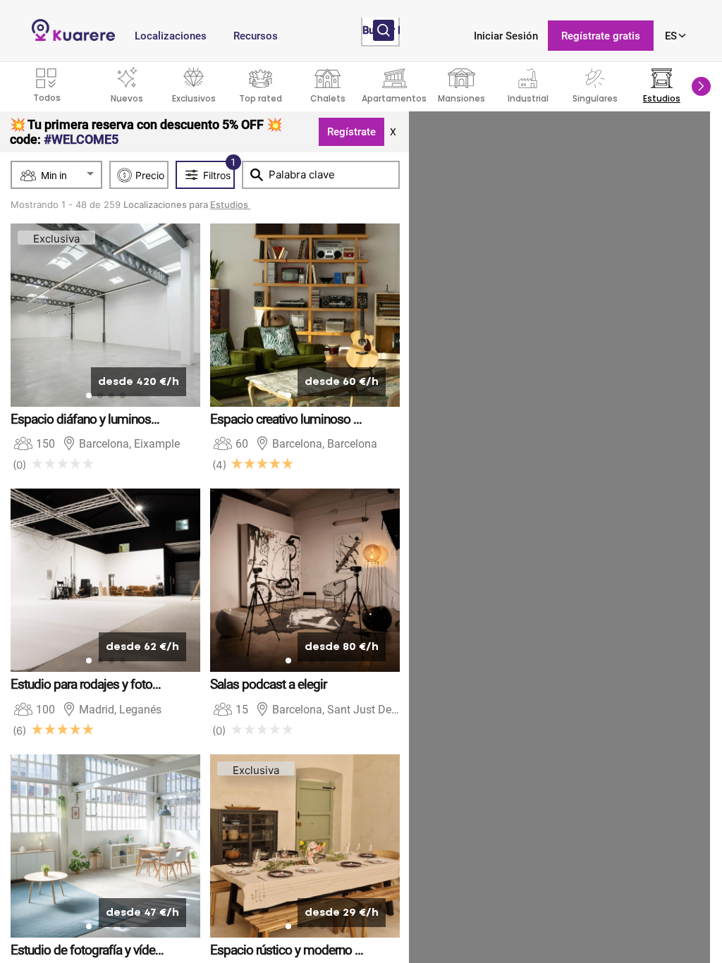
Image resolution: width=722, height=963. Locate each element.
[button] (701, 86)
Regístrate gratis (600, 36)
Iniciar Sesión (506, 36)
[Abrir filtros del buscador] (383, 30)
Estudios (230, 204)
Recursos (255, 36)
